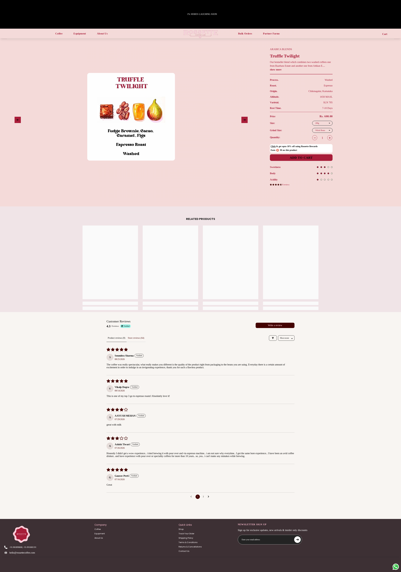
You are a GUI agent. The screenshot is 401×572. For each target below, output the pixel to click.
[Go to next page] (209, 497)
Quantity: (275, 137)
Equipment (79, 33)
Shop (181, 529)
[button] (276, 185)
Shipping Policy (186, 538)
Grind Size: (283, 130)
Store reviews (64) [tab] (136, 338)
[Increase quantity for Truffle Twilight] (329, 137)
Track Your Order (186, 533)
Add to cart (301, 157)
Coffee (58, 33)
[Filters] (273, 338)
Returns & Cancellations (190, 546)
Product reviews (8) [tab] (116, 338)
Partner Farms (271, 33)
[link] (110, 303)
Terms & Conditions (188, 542)
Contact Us (184, 551)
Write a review (275, 325)
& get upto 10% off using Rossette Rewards (294, 146)
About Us (102, 33)
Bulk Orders (245, 33)
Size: (275, 123)
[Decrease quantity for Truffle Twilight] (314, 137)
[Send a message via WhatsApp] (395, 566)
